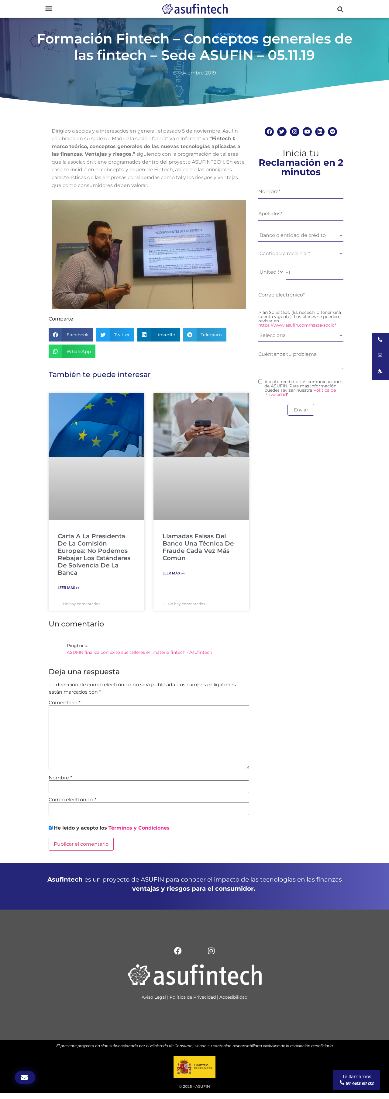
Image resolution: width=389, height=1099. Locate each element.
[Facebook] (269, 132)
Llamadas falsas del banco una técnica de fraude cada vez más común (198, 547)
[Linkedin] (320, 132)
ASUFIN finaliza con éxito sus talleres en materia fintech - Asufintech (139, 652)
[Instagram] (294, 132)
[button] (48, 9)
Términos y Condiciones (139, 828)
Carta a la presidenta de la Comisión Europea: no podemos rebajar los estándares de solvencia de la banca (94, 554)
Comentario (65, 702)
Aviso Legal (154, 997)
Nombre (60, 777)
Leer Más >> (69, 588)
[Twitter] (282, 132)
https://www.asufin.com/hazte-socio (296, 325)
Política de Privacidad (193, 997)
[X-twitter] (194, 950)
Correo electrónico (72, 799)
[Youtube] (307, 132)
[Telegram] (332, 132)
